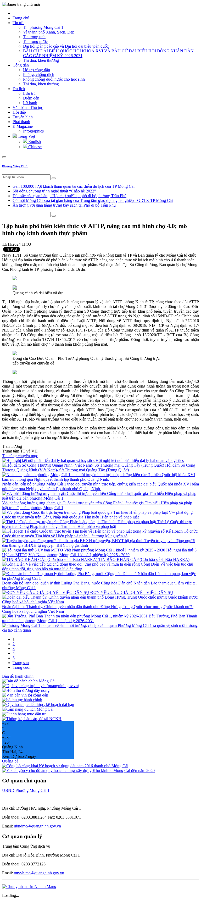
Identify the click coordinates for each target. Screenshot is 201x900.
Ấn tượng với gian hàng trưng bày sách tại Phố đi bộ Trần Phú (64, 205)
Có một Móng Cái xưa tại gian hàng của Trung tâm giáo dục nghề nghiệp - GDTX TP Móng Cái (93, 200)
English (34, 141)
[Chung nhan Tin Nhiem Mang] (29, 886)
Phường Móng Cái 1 (15, 166)
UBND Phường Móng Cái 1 (25, 790)
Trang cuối (21, 667)
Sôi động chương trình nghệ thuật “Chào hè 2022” (54, 191)
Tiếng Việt (26, 136)
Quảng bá (10, 761)
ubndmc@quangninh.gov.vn (37, 826)
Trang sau (21, 662)
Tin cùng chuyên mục (20, 456)
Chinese (34, 147)
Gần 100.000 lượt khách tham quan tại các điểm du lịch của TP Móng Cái (74, 186)
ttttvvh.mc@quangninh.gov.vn (39, 873)
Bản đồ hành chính (18, 676)
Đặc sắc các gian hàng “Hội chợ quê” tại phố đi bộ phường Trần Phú (69, 196)
